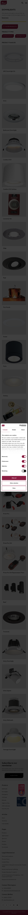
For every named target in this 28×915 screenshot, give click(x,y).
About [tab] (23, 429)
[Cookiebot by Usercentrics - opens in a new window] (19, 426)
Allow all (14, 478)
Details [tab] (14, 429)
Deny (14, 488)
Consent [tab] (5, 429)
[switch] (24, 461)
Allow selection (14, 483)
